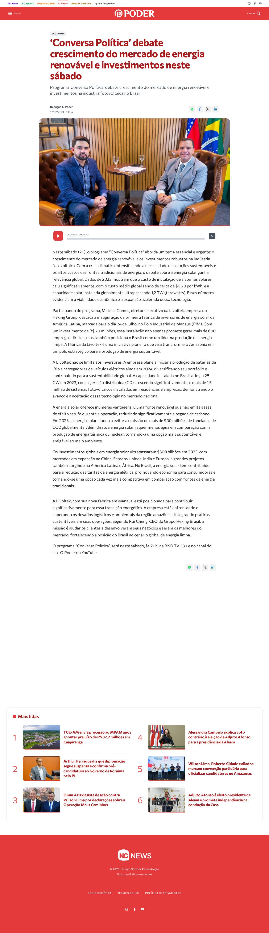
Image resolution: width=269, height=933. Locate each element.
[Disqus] (134, 634)
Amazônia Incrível (81, 3)
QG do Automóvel (105, 3)
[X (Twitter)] (207, 109)
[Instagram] (249, 3)
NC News (13, 3)
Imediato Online (46, 3)
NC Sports (28, 3)
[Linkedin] (215, 109)
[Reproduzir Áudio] (58, 236)
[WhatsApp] (192, 109)
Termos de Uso (128, 892)
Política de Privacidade (163, 892)
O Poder (63, 3)
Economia (58, 33)
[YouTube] (260, 3)
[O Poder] (134, 13)
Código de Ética (100, 892)
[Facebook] (254, 3)
